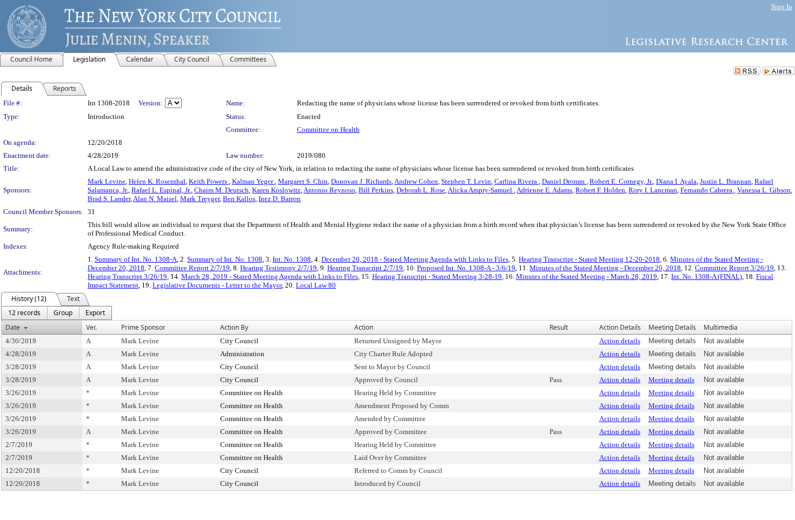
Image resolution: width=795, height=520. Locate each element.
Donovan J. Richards (361, 181)
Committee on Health (328, 129)
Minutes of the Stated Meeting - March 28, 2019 (586, 276)
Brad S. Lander (109, 199)
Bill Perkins (376, 190)
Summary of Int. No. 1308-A (136, 259)
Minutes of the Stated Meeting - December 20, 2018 (605, 268)
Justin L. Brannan (725, 181)
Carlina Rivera (516, 181)
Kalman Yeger (253, 181)
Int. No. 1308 (292, 259)
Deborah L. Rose (420, 190)
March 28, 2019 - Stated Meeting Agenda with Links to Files (269, 276)
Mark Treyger (200, 199)
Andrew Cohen (416, 181)
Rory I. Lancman (652, 190)
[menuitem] (24, 312)
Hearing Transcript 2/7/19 (365, 268)
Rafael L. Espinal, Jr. (161, 190)
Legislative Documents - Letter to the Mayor (217, 285)
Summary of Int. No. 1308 (224, 259)
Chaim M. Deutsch (221, 190)
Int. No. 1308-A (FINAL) (706, 276)
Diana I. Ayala (676, 181)
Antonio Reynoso (329, 190)
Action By (234, 327)
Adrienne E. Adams (544, 190)
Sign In (781, 7)
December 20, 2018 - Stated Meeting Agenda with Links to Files (414, 259)
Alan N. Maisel (155, 199)
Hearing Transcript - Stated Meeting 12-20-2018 (589, 259)
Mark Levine (106, 181)
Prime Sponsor (143, 327)
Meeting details (671, 380)
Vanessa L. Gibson (764, 190)
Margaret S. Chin (303, 181)
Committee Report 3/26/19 (734, 268)
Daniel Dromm (564, 181)
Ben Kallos (239, 199)
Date (12, 327)
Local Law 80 (316, 285)
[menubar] (56, 313)
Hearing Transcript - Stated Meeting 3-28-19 (437, 276)
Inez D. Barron (280, 199)
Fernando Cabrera (707, 190)
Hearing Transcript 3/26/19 (127, 276)
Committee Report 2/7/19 (192, 268)
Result (558, 327)
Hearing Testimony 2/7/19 (278, 268)
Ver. (91, 327)
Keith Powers (209, 181)
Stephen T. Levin (466, 181)
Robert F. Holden (600, 190)
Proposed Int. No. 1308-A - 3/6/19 (466, 268)
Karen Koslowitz (276, 190)
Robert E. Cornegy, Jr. (621, 181)
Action (363, 327)
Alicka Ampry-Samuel (481, 190)
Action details (619, 341)
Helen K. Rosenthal (157, 181)
